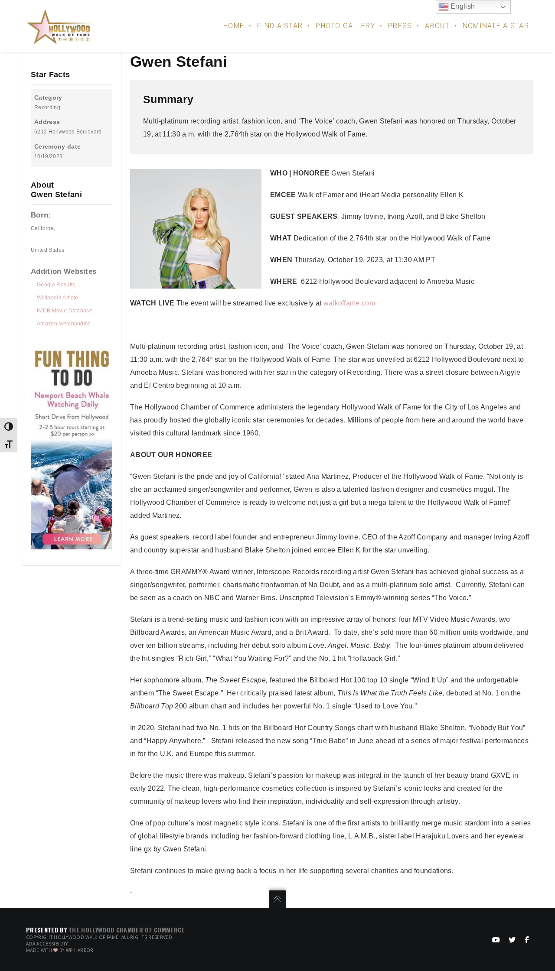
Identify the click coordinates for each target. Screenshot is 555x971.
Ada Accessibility (47, 944)
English (462, 6)
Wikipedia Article (57, 298)
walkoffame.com (349, 303)
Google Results (56, 285)
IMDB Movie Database (64, 311)
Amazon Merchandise (64, 324)
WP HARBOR (80, 950)
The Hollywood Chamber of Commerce (127, 929)
